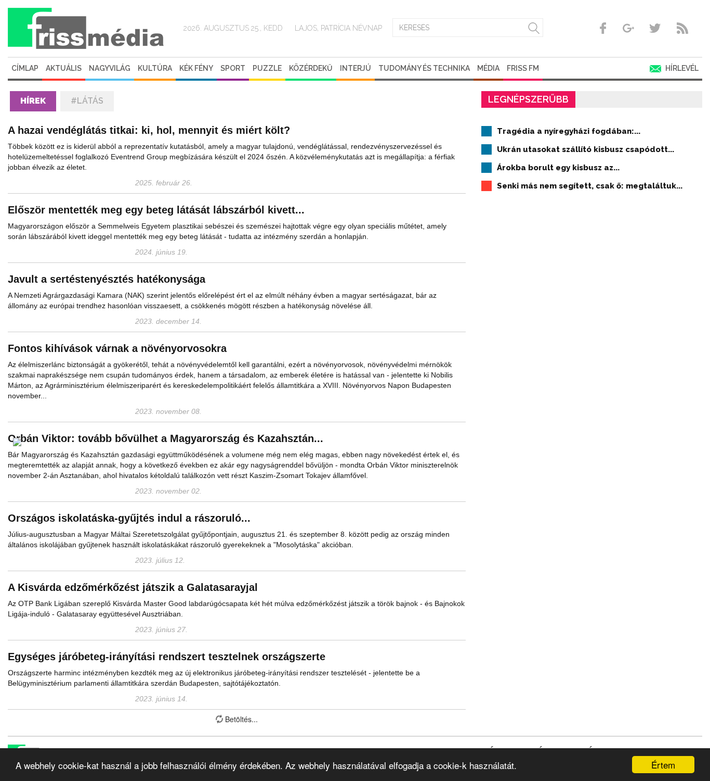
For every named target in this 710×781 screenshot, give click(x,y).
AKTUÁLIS (64, 68)
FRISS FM (523, 68)
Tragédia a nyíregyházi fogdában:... (568, 131)
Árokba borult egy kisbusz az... (558, 167)
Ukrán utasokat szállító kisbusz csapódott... (585, 149)
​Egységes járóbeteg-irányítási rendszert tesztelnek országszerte (166, 656)
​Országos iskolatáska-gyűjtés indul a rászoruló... (129, 518)
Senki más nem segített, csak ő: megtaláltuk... (589, 186)
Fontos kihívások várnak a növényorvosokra (117, 348)
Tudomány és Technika (424, 68)
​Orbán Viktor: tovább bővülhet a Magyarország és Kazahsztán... (165, 438)
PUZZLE (267, 68)
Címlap (24, 68)
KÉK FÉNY (196, 68)
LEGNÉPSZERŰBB (528, 99)
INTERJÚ (355, 68)
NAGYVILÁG (109, 68)
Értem (663, 764)
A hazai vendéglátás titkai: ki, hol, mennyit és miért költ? (149, 130)
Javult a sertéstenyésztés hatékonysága (106, 279)
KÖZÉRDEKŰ (311, 68)
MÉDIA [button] (488, 68)
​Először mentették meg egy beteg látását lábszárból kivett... (156, 210)
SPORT (232, 68)
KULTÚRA (155, 68)
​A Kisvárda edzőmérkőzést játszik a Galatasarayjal (133, 587)
